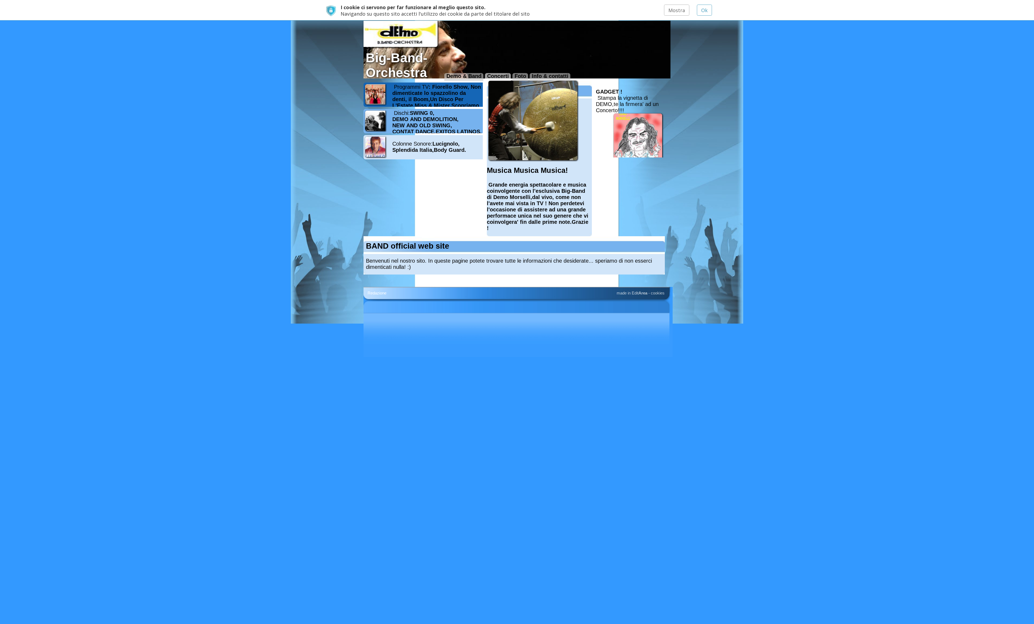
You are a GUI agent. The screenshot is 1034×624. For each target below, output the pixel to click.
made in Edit (632, 293)
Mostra (676, 10)
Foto (520, 76)
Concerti (498, 76)
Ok (704, 10)
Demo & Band (463, 76)
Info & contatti (550, 76)
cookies (658, 293)
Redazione (377, 293)
